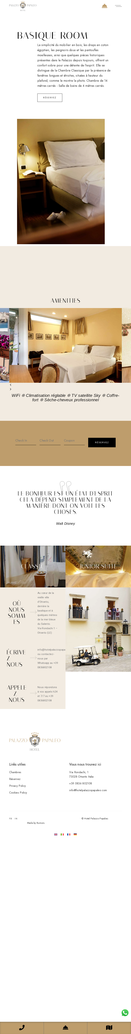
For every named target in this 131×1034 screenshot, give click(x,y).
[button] (65, 385)
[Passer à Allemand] (75, 834)
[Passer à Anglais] (56, 834)
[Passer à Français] (69, 834)
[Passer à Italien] (62, 834)
